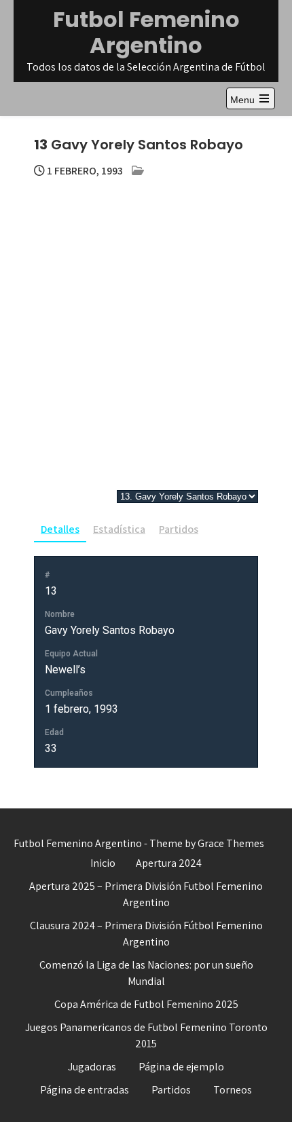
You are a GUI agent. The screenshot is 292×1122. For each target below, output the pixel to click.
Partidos (178, 529)
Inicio (102, 863)
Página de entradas (84, 1090)
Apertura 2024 (169, 863)
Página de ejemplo (181, 1067)
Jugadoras (92, 1067)
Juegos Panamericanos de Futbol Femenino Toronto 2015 (146, 1035)
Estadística (119, 529)
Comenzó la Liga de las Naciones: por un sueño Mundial (146, 973)
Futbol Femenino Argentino (146, 32)
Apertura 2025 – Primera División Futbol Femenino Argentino (146, 894)
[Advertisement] (146, 332)
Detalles (60, 529)
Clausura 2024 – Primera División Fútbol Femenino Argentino (146, 933)
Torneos (232, 1090)
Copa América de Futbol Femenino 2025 (146, 1004)
